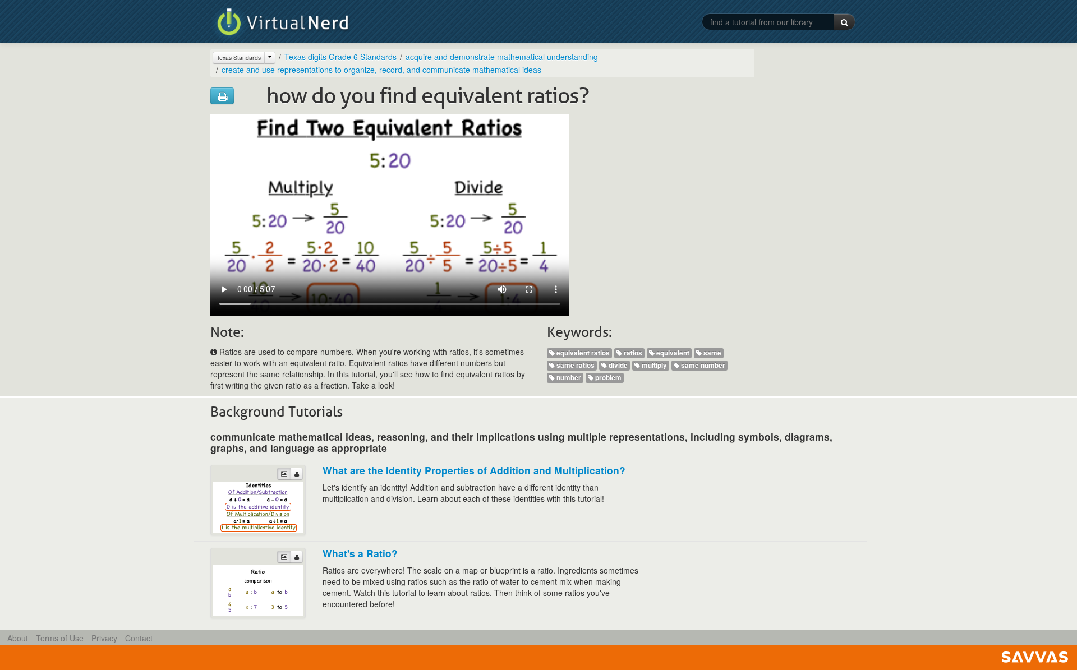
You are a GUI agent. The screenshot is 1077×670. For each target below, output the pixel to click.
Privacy (104, 638)
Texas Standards (239, 57)
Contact (139, 638)
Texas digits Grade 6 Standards (340, 56)
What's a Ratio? (360, 553)
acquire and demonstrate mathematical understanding (502, 56)
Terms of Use (60, 638)
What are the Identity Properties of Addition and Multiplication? (474, 470)
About (17, 638)
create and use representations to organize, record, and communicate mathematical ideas (381, 69)
